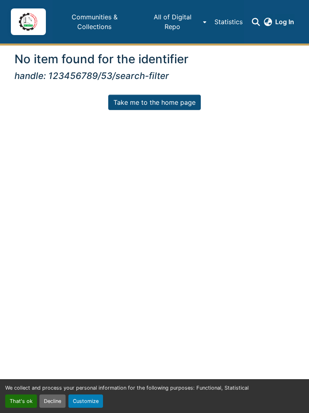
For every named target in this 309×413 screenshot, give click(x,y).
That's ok (21, 401)
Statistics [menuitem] (228, 22)
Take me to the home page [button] (154, 102)
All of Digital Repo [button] (173, 22)
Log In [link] (284, 22)
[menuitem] (174, 22)
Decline (52, 401)
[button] (28, 21)
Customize (86, 401)
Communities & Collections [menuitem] (94, 22)
